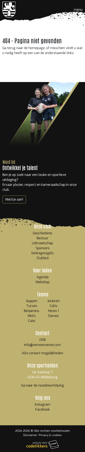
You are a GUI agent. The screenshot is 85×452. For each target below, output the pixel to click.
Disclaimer (30, 435)
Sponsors (43, 248)
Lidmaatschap (42, 243)
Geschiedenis (42, 233)
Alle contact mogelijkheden (42, 353)
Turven (31, 306)
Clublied (42, 258)
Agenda (42, 277)
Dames (53, 316)
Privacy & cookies (50, 435)
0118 (42, 340)
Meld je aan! (14, 199)
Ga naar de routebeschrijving (42, 385)
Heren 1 (53, 311)
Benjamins (31, 311)
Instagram (42, 404)
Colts (53, 306)
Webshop (42, 282)
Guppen (31, 301)
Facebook (42, 409)
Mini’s (32, 316)
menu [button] (78, 9)
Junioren (53, 301)
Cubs (31, 321)
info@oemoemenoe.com (42, 345)
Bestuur (42, 238)
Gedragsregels (42, 253)
